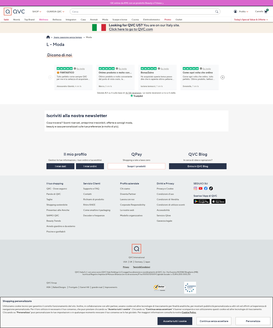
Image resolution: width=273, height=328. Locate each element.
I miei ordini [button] (90, 166)
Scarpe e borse (119, 19)
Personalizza (253, 321)
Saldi (6, 19)
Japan (147, 262)
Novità (16, 19)
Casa (83, 19)
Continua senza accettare (214, 321)
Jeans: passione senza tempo (68, 37)
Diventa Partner (128, 194)
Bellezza (57, 19)
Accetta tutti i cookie (175, 321)
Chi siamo (125, 188)
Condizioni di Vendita (168, 199)
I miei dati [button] (60, 166)
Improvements (111, 287)
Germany (139, 262)
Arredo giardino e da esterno (60, 226)
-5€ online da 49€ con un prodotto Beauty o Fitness (136, 3)
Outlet (179, 19)
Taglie (49, 199)
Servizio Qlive (164, 215)
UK (131, 262)
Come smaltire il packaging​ (96, 210)
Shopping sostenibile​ (56, 204)
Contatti (87, 194)
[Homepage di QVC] (48, 37)
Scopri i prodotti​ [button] (136, 166)
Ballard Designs (59, 287)
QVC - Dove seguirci (56, 188)
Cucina (135, 19)
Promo (167, 19)
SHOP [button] (35, 11)
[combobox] (142, 12)
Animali (94, 19)
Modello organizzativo (131, 215)
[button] (236, 11)
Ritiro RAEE (89, 204)
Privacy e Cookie (165, 188)
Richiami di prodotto (93, 199)
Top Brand (29, 19)
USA (125, 262)
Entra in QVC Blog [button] (198, 166)
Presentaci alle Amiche (57, 210)
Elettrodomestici (151, 19)
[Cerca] (217, 11)
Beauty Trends (53, 220)
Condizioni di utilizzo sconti (171, 204)
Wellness (43, 19)
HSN (48, 287)
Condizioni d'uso (165, 194)
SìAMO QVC (52, 215)
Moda (105, 19)
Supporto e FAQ (91, 188)
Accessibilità (163, 210)
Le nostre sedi (127, 210)
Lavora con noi (127, 199)
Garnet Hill (84, 287)
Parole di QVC (53, 194)
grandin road (97, 287)
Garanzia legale (164, 220)
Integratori (71, 19)
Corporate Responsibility (132, 204)
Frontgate (73, 287)
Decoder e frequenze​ (94, 215)
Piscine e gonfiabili (55, 231)
